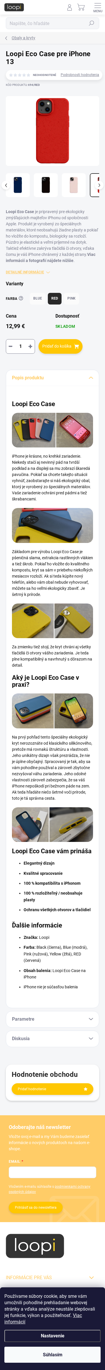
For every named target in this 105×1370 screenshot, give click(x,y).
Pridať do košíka (56, 346)
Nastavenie (52, 1336)
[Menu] (97, 7)
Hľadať (91, 23)
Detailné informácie (25, 272)
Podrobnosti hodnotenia (80, 75)
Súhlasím (52, 1354)
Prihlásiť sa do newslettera (36, 1208)
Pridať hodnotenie (32, 1089)
